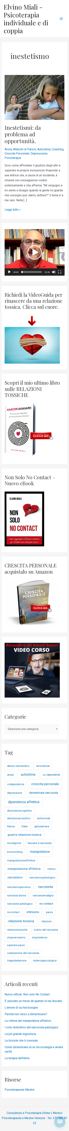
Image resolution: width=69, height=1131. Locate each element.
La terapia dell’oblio (17, 1058)
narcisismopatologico (42, 877)
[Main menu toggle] (61, 19)
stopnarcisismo (16, 937)
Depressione (39, 153)
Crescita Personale (17, 153)
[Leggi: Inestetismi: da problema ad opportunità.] (35, 97)
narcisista (45, 887)
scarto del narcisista (46, 929)
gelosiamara (41, 826)
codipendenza (15, 784)
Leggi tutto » (13, 209)
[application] (35, 252)
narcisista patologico (20, 903)
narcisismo (15, 877)
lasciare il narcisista (40, 843)
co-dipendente (51, 774)
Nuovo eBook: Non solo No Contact (27, 994)
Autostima (43, 149)
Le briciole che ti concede (21, 1040)
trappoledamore (16, 960)
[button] (34, 252)
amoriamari (43, 766)
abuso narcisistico (18, 766)
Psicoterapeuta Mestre (19, 1089)
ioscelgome (14, 843)
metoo (51, 869)
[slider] (31, 272)
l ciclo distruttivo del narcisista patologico (31, 1027)
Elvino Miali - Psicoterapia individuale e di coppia (26, 19)
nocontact (13, 912)
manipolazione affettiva (24, 869)
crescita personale (45, 784)
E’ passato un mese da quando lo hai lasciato (33, 1001)
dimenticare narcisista (43, 793)
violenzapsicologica (44, 960)
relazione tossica (21, 921)
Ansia (8, 149)
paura (49, 912)
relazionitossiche (17, 929)
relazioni (46, 921)
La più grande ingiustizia (20, 1034)
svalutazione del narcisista (23, 953)
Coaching (57, 149)
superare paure (16, 945)
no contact (46, 903)
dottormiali (43, 818)
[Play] (9, 272)
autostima (28, 774)
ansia (10, 774)
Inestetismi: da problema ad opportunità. (23, 134)
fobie (24, 826)
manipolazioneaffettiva (21, 860)
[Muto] (54, 272)
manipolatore (40, 852)
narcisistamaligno (43, 895)
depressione (14, 793)
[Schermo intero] (59, 272)
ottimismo (32, 912)
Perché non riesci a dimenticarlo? (26, 1014)
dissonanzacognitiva (19, 810)
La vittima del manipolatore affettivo (28, 1021)
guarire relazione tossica (24, 834)
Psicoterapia (13, 158)
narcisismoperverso (19, 887)
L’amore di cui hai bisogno (21, 1007)
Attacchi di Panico (24, 149)
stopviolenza (39, 937)
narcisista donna (16, 895)
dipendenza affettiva (23, 802)
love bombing (15, 851)
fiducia (11, 826)
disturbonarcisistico (19, 818)
